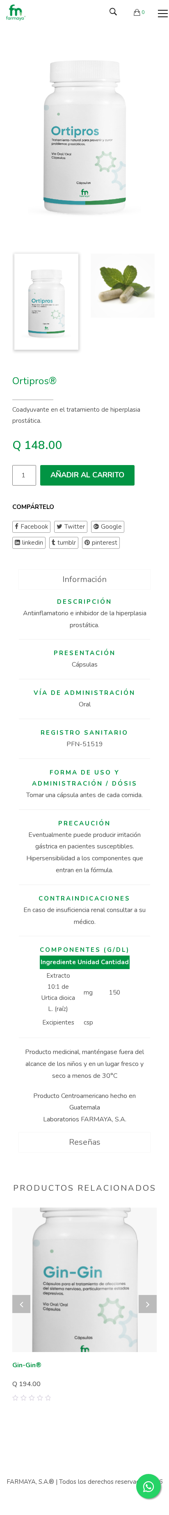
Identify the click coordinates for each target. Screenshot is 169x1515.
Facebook (34, 527)
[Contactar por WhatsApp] (148, 1486)
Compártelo (33, 507)
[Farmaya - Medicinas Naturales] (15, 12)
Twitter (74, 527)
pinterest (104, 543)
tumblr (66, 543)
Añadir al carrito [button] (43, 1383)
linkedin (32, 543)
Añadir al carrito (87, 475)
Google (111, 527)
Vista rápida (147, 1390)
